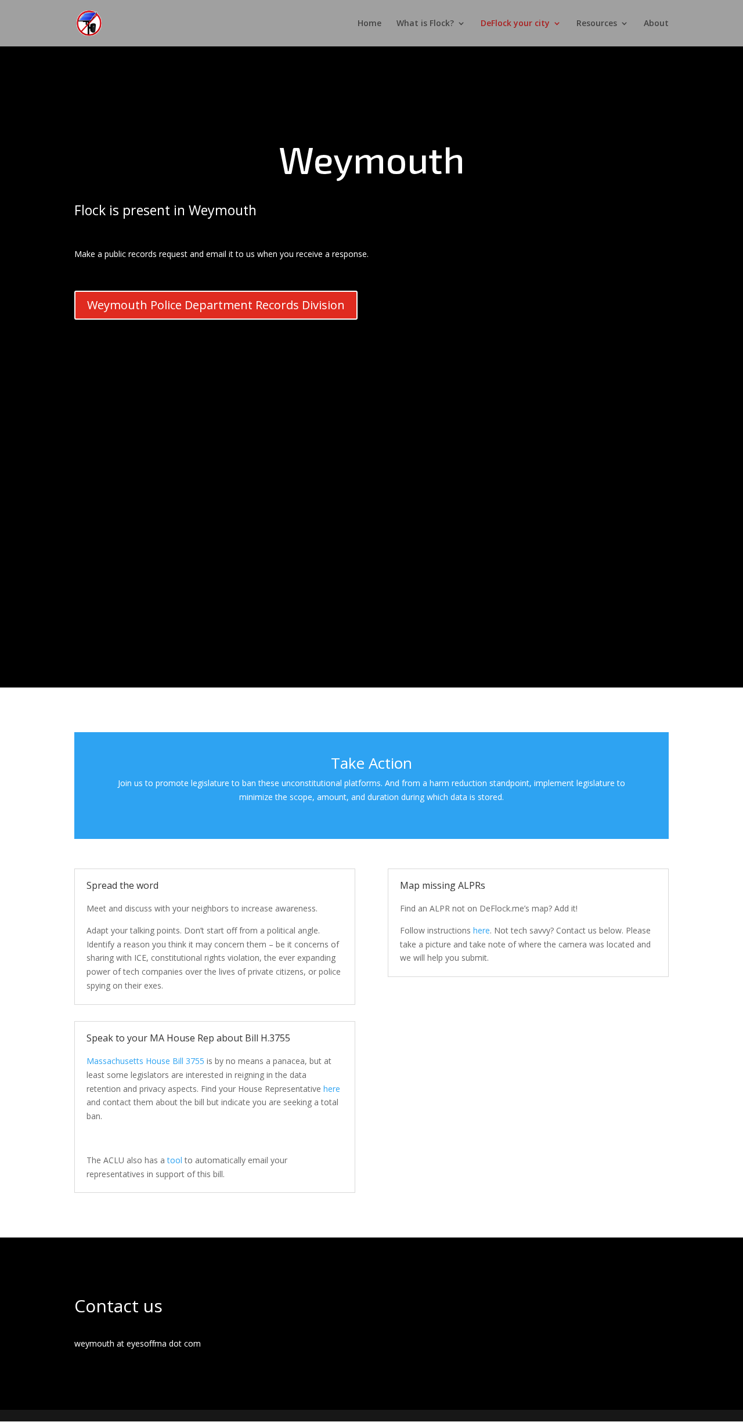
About (656, 23)
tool (174, 1160)
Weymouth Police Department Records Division (216, 305)
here (331, 1088)
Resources (596, 23)
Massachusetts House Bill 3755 (145, 1060)
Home (369, 23)
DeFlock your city (515, 23)
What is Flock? (425, 23)
